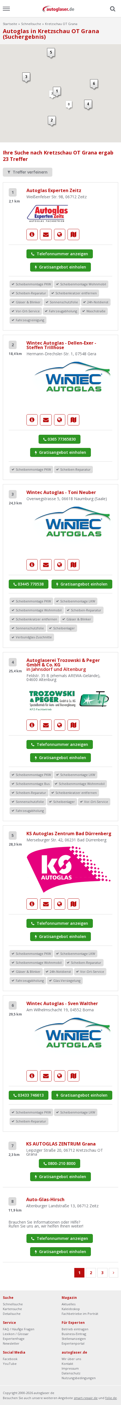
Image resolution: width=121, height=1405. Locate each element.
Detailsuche (12, 1313)
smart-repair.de (86, 1398)
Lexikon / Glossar (16, 1334)
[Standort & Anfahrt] (73, 234)
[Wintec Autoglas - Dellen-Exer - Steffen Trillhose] (73, 383)
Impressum (70, 1368)
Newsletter (11, 1343)
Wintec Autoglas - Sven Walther (62, 1003)
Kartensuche (12, 1309)
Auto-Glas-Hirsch (45, 1199)
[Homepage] (59, 234)
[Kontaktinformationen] (46, 234)
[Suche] (112, 9)
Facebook (10, 1359)
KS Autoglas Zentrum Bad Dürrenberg (68, 833)
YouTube (10, 1363)
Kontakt (67, 1363)
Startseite (10, 24)
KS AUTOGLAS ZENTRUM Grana (61, 1144)
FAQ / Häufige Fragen (18, 1329)
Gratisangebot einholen (62, 267)
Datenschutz (71, 1373)
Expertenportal (73, 1343)
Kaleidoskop (71, 1309)
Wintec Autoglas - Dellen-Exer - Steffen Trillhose (61, 345)
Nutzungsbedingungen (79, 1378)
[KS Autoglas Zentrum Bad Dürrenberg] (68, 869)
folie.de (111, 1398)
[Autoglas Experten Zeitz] (47, 212)
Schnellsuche (31, 24)
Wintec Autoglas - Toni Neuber (61, 492)
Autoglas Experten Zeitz (53, 190)
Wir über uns (71, 1359)
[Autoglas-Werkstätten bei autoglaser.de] (60, 8)
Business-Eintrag (74, 1334)
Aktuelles (68, 1304)
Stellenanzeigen (74, 1338)
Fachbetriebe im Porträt (80, 1313)
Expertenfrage (13, 1338)
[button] (57, 92)
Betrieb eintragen (75, 1329)
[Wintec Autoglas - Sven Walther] (73, 1039)
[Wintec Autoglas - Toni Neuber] (73, 528)
